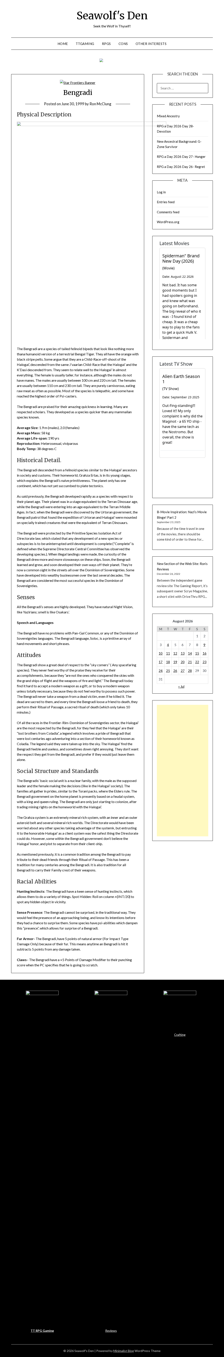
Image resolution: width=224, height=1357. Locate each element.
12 (175, 653)
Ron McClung (100, 104)
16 (204, 653)
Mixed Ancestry (168, 116)
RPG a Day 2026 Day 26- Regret (181, 167)
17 (161, 662)
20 (183, 662)
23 (204, 662)
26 (175, 671)
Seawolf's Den (112, 15)
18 (168, 662)
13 (183, 653)
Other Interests (151, 44)
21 (190, 662)
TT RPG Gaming (42, 1330)
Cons (123, 44)
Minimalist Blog (123, 1351)
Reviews (111, 1330)
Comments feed (168, 212)
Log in (161, 192)
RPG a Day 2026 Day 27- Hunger (181, 156)
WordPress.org (168, 222)
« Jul (181, 686)
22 (197, 662)
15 (197, 653)
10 (161, 653)
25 (168, 671)
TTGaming (85, 44)
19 (175, 662)
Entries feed (166, 202)
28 (190, 671)
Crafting (180, 1034)
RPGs (106, 44)
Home (63, 44)
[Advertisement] (182, 770)
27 (183, 671)
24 (161, 671)
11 (168, 653)
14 (190, 653)
